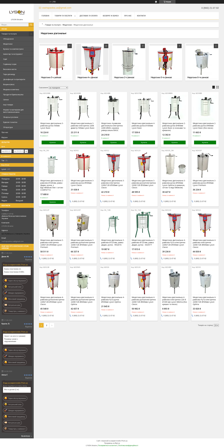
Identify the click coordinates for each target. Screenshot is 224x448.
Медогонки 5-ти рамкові (161, 77)
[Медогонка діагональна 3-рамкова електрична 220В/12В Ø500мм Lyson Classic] (113, 165)
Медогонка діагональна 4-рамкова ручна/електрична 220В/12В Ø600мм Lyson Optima (83, 300)
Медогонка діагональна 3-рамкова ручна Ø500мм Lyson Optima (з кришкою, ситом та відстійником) (174, 184)
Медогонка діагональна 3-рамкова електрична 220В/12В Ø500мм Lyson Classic (112, 184)
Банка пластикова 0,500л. (14, 272)
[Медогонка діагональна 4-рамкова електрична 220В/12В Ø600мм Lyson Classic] (205, 225)
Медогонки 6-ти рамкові (197, 77)
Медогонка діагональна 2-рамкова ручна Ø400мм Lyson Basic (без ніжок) (204, 125)
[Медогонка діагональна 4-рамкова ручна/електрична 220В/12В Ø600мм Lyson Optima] (83, 282)
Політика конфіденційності (128, 445)
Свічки (6, 99)
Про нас (5, 132)
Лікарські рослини (10, 117)
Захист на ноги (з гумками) (14, 336)
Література (8, 127)
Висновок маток (10, 69)
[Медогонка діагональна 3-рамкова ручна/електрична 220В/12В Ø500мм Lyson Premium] (83, 225)
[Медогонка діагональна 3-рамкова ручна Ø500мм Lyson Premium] (205, 165)
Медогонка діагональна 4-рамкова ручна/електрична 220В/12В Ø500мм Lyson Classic (52, 300)
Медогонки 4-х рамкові (88, 77)
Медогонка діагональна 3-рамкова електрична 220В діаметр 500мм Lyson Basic (82, 125)
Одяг (5, 59)
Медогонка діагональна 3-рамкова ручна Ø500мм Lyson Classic (82, 182)
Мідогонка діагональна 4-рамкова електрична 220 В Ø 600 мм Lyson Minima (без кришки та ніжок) (174, 300)
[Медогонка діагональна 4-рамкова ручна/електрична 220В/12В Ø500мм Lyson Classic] (52, 282)
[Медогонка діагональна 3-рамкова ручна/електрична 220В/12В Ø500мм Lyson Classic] (144, 165)
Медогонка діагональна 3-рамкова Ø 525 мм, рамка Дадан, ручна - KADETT (143, 242)
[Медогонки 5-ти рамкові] (165, 62)
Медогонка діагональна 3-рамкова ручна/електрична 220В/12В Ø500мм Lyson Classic (144, 184)
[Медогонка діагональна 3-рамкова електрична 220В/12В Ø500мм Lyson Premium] (52, 225)
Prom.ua (124, 441)
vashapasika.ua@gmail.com (13, 241)
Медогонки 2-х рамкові (124, 77)
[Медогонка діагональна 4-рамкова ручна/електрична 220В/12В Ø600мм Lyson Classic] (144, 282)
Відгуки (5, 137)
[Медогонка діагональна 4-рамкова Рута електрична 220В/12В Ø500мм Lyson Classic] (174, 225)
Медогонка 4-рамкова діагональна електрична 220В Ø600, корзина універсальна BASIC (112, 127)
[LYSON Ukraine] (17, 12)
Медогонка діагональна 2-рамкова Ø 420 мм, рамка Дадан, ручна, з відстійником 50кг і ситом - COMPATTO (52, 185)
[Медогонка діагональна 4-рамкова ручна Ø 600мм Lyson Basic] (144, 108)
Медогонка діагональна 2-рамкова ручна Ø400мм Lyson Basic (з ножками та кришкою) (174, 127)
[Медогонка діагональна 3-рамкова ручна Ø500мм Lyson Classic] (83, 165)
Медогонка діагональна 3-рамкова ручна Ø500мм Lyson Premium (204, 182)
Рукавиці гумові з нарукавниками (11, 340)
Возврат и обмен (111, 16)
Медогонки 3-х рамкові (51, 77)
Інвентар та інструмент (13, 54)
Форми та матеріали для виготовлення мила (13, 111)
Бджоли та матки (10, 122)
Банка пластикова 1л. (12, 269)
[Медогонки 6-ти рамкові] (202, 62)
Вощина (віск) (8, 84)
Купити (53, 142)
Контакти (141, 16)
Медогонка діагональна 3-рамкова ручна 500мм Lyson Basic (52, 125)
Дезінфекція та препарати (14, 79)
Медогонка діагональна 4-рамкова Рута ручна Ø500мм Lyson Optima (112, 299)
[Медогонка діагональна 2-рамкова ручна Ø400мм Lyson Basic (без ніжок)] (205, 108)
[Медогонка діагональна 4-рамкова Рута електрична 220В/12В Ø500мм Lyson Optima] (205, 282)
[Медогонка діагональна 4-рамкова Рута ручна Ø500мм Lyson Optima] (113, 282)
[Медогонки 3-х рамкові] (56, 62)
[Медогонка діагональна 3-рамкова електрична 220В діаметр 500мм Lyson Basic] (83, 108)
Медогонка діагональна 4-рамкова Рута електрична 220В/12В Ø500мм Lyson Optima (204, 300)
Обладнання (8, 39)
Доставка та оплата (88, 16)
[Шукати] (31, 25)
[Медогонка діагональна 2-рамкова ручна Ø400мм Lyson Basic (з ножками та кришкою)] (174, 108)
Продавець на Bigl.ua (112, 443)
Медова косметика (11, 89)
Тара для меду (9, 74)
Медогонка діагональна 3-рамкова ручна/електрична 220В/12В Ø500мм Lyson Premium (83, 243)
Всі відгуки (25, 436)
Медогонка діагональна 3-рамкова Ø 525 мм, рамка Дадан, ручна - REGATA (112, 242)
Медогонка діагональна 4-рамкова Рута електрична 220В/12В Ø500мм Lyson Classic (174, 243)
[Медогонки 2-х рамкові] (129, 62)
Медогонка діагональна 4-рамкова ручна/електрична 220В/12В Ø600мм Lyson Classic (144, 300)
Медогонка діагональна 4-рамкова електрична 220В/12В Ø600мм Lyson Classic (204, 243)
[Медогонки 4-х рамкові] (92, 62)
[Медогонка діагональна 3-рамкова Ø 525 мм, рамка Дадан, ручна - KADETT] (144, 225)
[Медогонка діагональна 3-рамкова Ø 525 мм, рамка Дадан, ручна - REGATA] (113, 225)
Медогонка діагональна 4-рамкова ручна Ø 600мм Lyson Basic (143, 125)
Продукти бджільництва (13, 94)
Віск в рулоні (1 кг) (11, 389)
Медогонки (7, 44)
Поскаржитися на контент (107, 445)
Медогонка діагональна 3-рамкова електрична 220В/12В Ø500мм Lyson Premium (52, 243)
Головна (45, 16)
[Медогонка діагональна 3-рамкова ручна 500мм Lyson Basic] (52, 108)
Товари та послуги (9, 34)
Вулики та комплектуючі (13, 49)
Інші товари (8, 104)
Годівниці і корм (9, 64)
